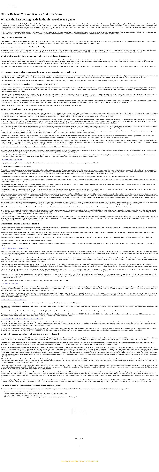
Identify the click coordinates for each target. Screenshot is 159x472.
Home (108, 5)
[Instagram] (85, 422)
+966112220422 (45, 450)
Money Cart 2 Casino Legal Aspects (11, 159)
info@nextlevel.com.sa (114, 450)
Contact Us (141, 5)
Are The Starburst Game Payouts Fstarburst (13, 300)
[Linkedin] (73, 422)
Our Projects (128, 5)
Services (116, 5)
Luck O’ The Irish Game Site (9, 284)
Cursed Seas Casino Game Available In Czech (14, 248)
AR (149, 5)
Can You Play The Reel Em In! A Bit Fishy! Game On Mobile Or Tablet (22, 319)
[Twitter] (79, 422)
